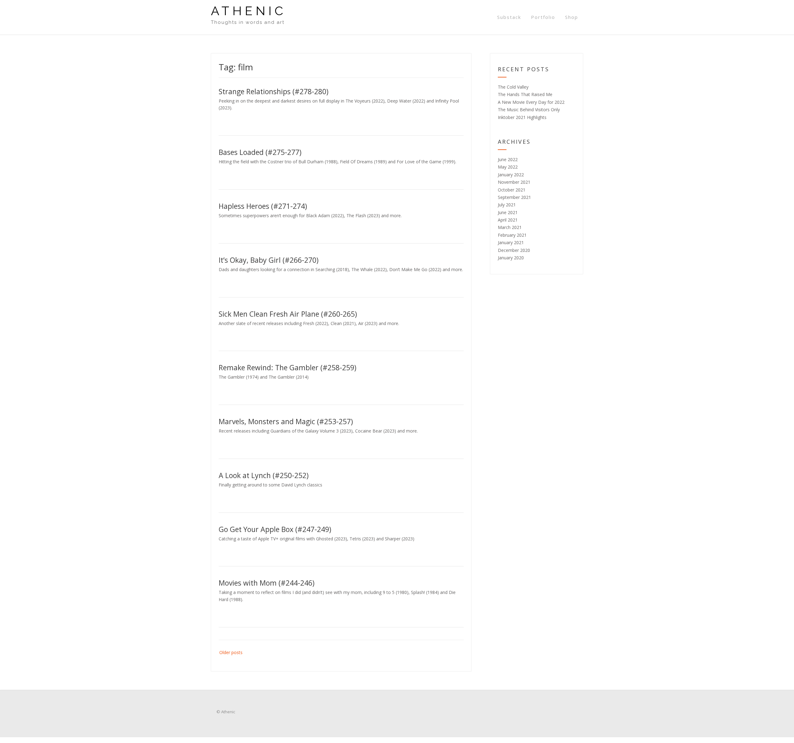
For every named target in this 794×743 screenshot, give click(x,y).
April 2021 (508, 220)
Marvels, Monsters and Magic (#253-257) (286, 421)
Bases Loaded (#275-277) (260, 152)
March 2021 (510, 227)
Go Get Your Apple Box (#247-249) (275, 529)
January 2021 (511, 242)
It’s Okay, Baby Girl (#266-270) (269, 260)
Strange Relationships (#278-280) (273, 91)
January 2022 (511, 175)
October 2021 (511, 190)
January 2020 (511, 258)
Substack (509, 17)
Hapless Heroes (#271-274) (263, 206)
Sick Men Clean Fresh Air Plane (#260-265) (288, 314)
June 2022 (508, 159)
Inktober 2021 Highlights (522, 117)
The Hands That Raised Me (525, 94)
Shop (571, 17)
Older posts (231, 652)
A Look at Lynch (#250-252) (264, 475)
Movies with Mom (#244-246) (266, 583)
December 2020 (514, 250)
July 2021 (507, 205)
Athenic (248, 11)
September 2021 (514, 197)
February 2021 (512, 235)
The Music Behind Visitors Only (529, 109)
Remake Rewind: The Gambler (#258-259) (287, 367)
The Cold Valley (513, 87)
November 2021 (514, 182)
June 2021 (508, 212)
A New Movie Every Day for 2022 (531, 102)
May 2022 (508, 167)
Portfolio (543, 17)
